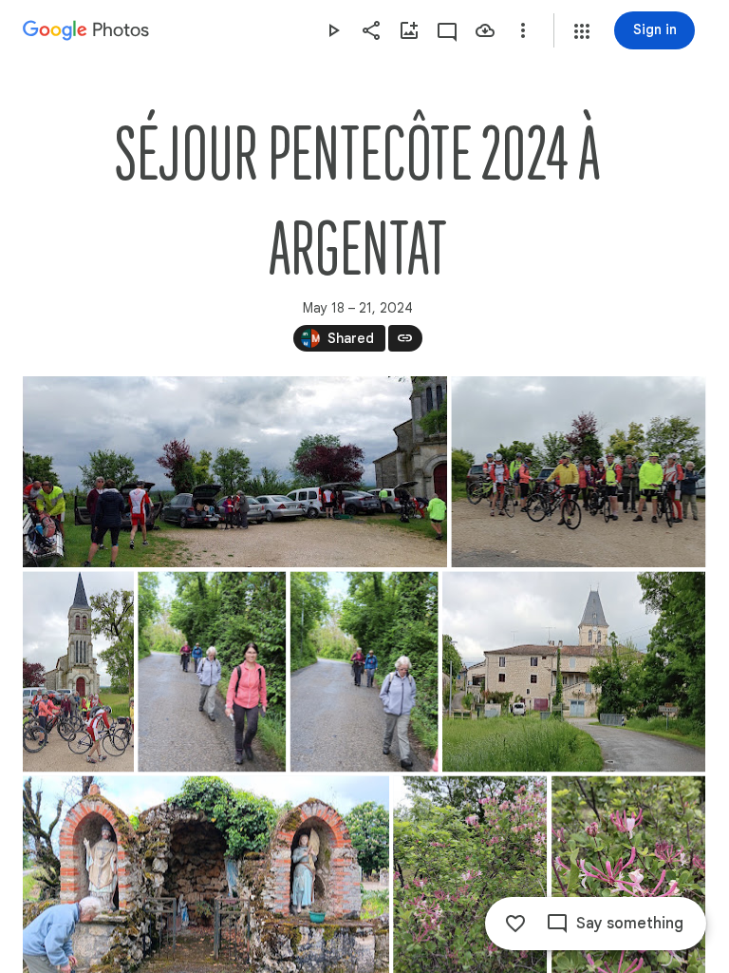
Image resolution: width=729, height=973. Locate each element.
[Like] (515, 924)
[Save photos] (485, 30)
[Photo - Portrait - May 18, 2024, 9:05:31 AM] (78, 671)
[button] (582, 31)
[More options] (523, 30)
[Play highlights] (333, 30)
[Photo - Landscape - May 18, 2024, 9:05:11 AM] (578, 471)
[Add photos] (409, 30)
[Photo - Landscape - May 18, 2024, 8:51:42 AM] (235, 471)
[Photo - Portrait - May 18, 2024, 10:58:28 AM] (364, 671)
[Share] (371, 30)
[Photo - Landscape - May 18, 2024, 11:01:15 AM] (573, 671)
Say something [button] (629, 923)
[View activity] (447, 30)
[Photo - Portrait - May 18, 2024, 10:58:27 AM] (212, 671)
